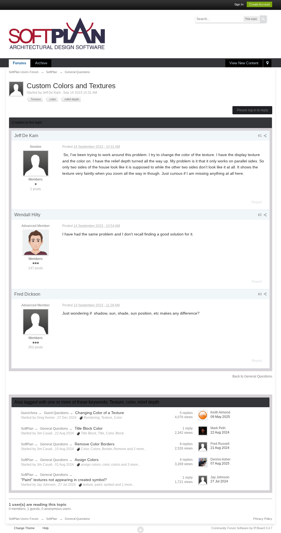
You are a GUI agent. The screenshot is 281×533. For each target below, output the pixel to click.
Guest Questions (56, 413)
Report (257, 202)
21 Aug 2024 (219, 448)
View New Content (243, 63)
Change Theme (24, 528)
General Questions (54, 429)
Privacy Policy (262, 518)
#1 (260, 136)
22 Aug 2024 (219, 432)
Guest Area (29, 413)
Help (46, 528)
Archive (41, 63)
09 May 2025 (220, 417)
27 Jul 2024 (219, 481)
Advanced (270, 18)
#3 (260, 294)
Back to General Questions (252, 376)
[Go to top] (140, 529)
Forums (19, 63)
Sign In (238, 4)
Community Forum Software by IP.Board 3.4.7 (241, 528)
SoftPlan (27, 429)
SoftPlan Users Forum (23, 518)
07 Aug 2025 (219, 463)
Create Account (259, 4)
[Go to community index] (57, 34)
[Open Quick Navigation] (267, 63)
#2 (260, 215)
